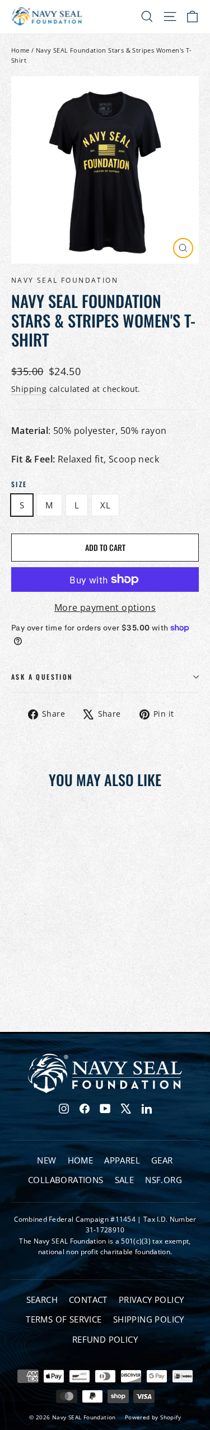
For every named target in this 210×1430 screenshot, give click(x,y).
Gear (162, 1160)
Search (42, 1299)
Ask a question (42, 676)
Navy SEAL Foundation (64, 280)
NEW (46, 1160)
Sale (124, 1179)
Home (20, 50)
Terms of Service (63, 1319)
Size (19, 484)
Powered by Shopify (153, 1417)
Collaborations (66, 1179)
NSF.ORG (163, 1179)
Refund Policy (105, 1339)
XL (105, 505)
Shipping (28, 389)
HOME (81, 1160)
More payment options (105, 607)
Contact (88, 1299)
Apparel (122, 1160)
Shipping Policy (148, 1319)
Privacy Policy (151, 1299)
